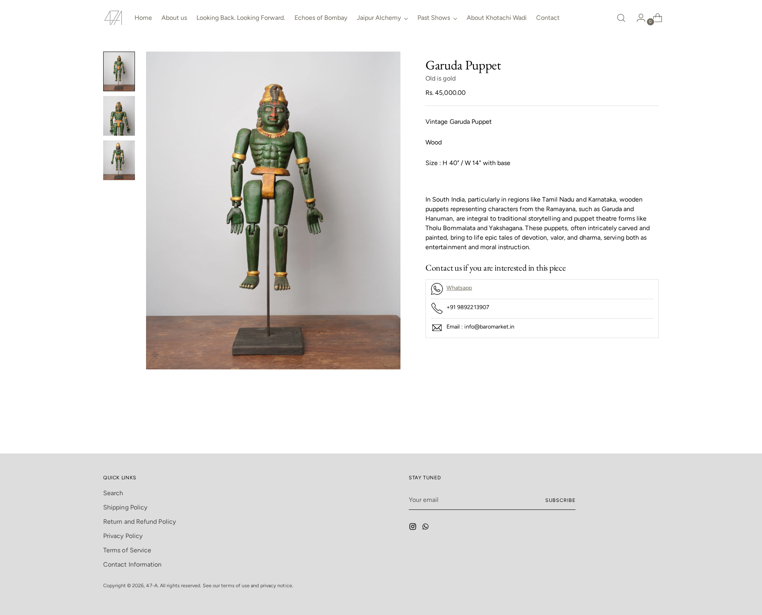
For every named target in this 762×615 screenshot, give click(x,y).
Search (113, 493)
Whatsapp (459, 287)
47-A (151, 585)
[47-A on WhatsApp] (426, 528)
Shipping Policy (125, 507)
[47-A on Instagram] (413, 528)
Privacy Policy (122, 536)
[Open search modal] (621, 18)
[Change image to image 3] (119, 160)
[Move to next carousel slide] (652, 426)
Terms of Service (127, 550)
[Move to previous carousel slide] (634, 426)
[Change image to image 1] (119, 71)
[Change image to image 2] (119, 116)
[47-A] (113, 18)
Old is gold (440, 78)
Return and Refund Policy (139, 521)
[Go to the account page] (638, 18)
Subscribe (560, 500)
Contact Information (132, 564)
